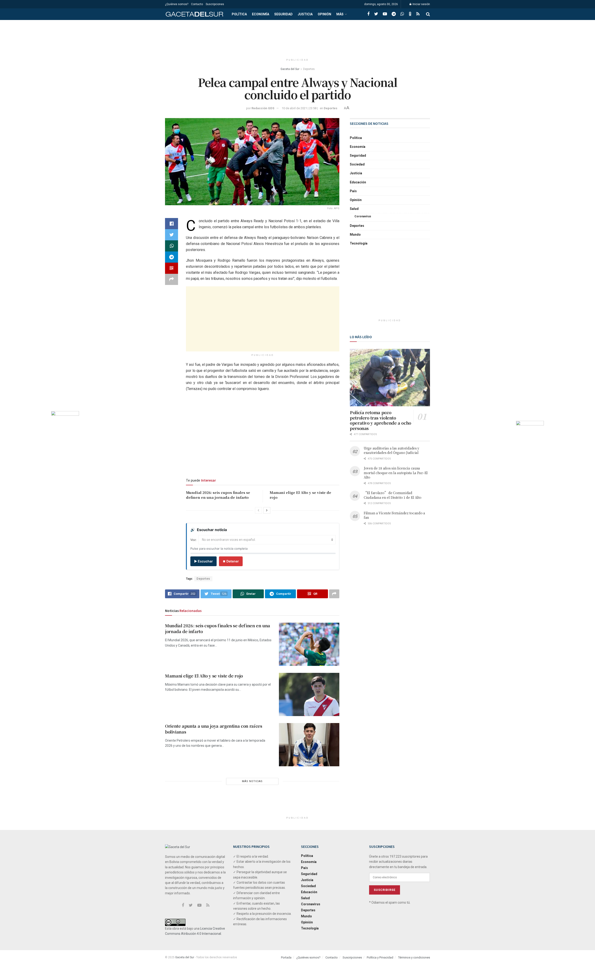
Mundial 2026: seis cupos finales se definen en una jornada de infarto (218, 495)
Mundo (355, 234)
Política (239, 14)
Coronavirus (362, 216)
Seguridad (283, 14)
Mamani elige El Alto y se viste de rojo (204, 676)
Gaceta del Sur (290, 69)
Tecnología (358, 243)
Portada (286, 957)
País (353, 191)
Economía (260, 14)
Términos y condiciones (414, 957)
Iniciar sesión (421, 4)
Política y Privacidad (380, 957)
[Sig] (266, 510)
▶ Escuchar (203, 561)
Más (340, 14)
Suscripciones (215, 4)
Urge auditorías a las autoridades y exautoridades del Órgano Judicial (391, 450)
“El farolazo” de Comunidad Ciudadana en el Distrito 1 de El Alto (392, 495)
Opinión (324, 14)
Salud (354, 209)
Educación (358, 182)
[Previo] (258, 510)
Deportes (309, 69)
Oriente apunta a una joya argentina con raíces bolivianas (213, 729)
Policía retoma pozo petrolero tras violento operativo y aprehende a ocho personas (380, 420)
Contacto (197, 4)
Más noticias (252, 781)
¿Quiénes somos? (176, 4)
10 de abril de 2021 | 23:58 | (300, 108)
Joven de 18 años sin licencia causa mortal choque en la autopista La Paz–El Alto (396, 472)
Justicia (305, 14)
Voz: (193, 540)
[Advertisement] (297, 37)
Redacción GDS (262, 108)
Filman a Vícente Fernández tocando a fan (394, 515)
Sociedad (357, 164)
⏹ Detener (231, 561)
